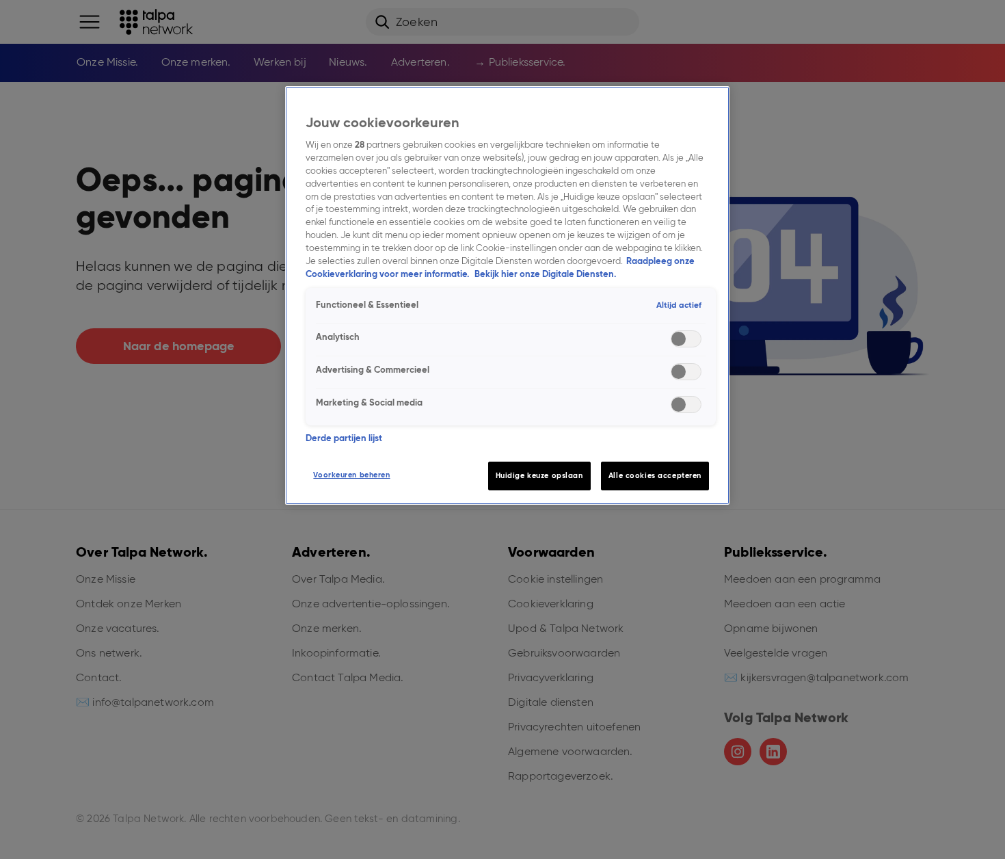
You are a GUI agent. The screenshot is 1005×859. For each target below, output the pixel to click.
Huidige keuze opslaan (539, 475)
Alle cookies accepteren (654, 475)
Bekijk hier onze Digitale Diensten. (545, 274)
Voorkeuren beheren (351, 474)
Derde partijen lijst (344, 438)
